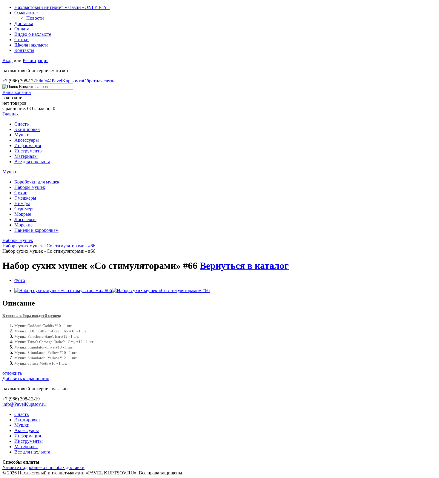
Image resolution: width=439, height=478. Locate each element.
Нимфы (22, 203)
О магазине (26, 12)
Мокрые (22, 214)
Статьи (21, 39)
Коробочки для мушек (36, 181)
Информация (27, 145)
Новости (35, 18)
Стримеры (25, 208)
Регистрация (35, 60)
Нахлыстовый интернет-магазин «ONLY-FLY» (62, 7)
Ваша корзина (16, 92)
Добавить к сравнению (25, 378)
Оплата (21, 28)
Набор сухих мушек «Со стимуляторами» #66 (48, 245)
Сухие (20, 192)
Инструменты (28, 150)
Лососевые (25, 219)
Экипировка (27, 129)
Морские (23, 224)
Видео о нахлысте (32, 34)
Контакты (24, 50)
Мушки (22, 134)
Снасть (21, 124)
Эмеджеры (25, 198)
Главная (10, 113)
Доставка (23, 23)
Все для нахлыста (32, 161)
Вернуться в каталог (244, 265)
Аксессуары (26, 140)
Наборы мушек (29, 187)
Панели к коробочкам (36, 230)
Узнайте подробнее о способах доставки (43, 467)
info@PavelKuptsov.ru (61, 80)
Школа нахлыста (31, 44)
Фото (19, 280)
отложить (12, 373)
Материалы (26, 156)
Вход (7, 60)
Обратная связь (98, 80)
